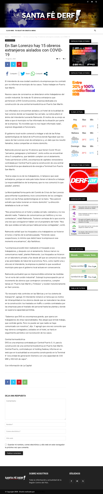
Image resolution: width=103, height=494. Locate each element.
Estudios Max (40, 492)
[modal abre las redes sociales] (45, 74)
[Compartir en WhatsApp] (36, 74)
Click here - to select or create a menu (21, 30)
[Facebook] (88, 2)
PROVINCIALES (16, 37)
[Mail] (92, 2)
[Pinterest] (19, 64)
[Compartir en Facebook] (11, 74)
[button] (95, 30)
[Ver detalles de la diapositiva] (83, 180)
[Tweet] (25, 74)
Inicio (7, 37)
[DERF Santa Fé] (51, 16)
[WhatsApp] (24, 64)
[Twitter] (96, 2)
